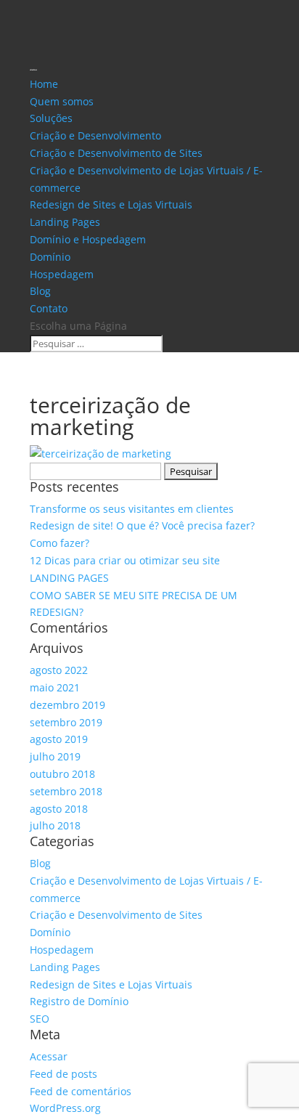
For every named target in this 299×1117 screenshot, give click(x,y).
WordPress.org (65, 1108)
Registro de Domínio (79, 1001)
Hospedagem (62, 274)
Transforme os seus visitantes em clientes (132, 509)
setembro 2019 (66, 722)
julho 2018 (55, 825)
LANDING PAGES (69, 578)
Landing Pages (65, 222)
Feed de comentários (80, 1091)
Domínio (50, 257)
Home (44, 84)
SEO (39, 1018)
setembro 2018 (66, 791)
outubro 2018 (62, 774)
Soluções (51, 118)
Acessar (48, 1056)
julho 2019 (55, 756)
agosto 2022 (59, 670)
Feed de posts (63, 1074)
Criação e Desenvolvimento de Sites (116, 153)
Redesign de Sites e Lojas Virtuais (111, 204)
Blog (40, 291)
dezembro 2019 (67, 705)
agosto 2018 (59, 809)
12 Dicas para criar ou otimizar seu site (125, 560)
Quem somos (62, 101)
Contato (48, 308)
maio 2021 (55, 687)
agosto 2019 (59, 739)
